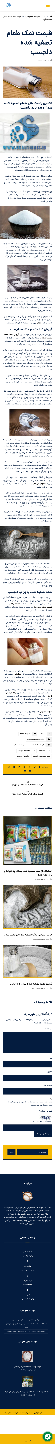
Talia (42, 734)
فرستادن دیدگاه (43, 1133)
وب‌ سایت (48, 1085)
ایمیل (49, 1071)
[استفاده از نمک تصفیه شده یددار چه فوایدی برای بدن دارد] (27, 1381)
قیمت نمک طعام (44, 750)
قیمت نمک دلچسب (17, 745)
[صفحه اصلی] (51, 16)
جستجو (11, 1152)
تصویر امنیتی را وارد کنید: (41, 1121)
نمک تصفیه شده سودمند (41, 939)
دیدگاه (48, 1029)
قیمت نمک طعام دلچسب (26, 750)
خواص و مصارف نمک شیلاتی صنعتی (26, 1319)
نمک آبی (17, 674)
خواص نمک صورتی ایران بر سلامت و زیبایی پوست (26, 1331)
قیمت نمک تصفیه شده (36, 745)
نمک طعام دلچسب (23, 756)
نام (51, 1058)
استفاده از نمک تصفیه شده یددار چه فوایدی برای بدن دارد (26, 1325)
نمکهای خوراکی (39, 484)
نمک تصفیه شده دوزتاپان (40, 988)
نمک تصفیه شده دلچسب (35, 739)
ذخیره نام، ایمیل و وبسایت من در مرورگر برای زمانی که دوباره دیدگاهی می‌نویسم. (30, 1103)
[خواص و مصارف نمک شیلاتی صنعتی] (27, 1356)
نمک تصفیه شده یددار (41, 879)
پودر (39, 323)
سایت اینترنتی (46, 711)
